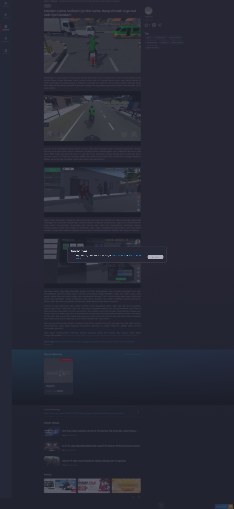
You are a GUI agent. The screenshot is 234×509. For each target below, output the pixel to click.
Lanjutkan (155, 257)
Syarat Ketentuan (119, 256)
